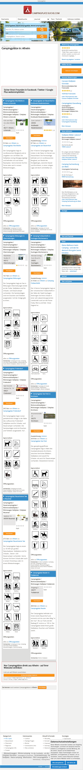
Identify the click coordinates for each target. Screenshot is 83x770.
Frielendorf (7, 393)
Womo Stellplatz (35, 231)
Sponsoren (67, 738)
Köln (67, 117)
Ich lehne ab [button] (71, 762)
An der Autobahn (43, 562)
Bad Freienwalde (71, 94)
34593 (33, 123)
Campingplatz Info (10, 748)
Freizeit (7, 750)
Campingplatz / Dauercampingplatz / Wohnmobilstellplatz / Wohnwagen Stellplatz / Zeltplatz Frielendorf (14, 377)
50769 (63, 117)
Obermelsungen (9, 263)
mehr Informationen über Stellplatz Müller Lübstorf (69, 158)
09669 (63, 177)
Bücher (27, 743)
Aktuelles (47, 738)
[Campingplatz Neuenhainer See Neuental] (22, 521)
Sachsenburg (69, 177)
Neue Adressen (67, 131)
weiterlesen (73, 271)
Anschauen (9, 138)
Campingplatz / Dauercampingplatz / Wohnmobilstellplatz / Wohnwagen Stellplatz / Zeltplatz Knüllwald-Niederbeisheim (42, 112)
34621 (6, 391)
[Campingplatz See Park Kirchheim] (49, 418)
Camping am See (15, 361)
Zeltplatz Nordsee (10, 755)
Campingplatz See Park (39, 441)
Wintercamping (7, 231)
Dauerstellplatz (35, 229)
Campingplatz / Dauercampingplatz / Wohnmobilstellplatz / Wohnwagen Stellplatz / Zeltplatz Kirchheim (42, 405)
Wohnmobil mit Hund (18, 231)
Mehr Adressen (66, 126)
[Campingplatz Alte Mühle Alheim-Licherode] (22, 125)
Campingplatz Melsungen (12, 278)
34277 (33, 590)
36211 (6, 128)
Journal (37, 19)
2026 (41, 766)
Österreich (8, 743)
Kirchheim (34, 421)
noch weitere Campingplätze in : (19, 687)
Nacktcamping (36, 759)
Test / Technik (56, 19)
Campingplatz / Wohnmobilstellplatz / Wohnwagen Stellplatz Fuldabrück (42, 581)
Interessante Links (30, 745)
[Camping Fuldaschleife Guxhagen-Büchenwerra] (49, 260)
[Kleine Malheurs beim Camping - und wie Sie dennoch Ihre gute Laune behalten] (71, 265)
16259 (63, 94)
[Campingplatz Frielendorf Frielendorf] (22, 390)
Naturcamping (16, 757)
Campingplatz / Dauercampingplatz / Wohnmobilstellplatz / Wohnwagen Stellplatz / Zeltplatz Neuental (14, 508)
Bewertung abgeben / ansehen (71, 59)
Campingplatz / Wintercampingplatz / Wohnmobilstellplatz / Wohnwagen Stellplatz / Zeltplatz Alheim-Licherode (14, 112)
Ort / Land (12, 46)
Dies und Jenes (67, 281)
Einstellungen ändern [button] (59, 767)
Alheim (14, 143)
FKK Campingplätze (40, 757)
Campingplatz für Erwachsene (25, 755)
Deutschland (9, 741)
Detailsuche (22, 19)
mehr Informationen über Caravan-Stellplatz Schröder (70, 97)
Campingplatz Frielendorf (14, 368)
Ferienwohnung (7, 229)
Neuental (12, 518)
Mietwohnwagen (17, 229)
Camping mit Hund (16, 228)
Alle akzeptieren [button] (57, 762)
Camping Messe (45, 759)
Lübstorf (68, 147)
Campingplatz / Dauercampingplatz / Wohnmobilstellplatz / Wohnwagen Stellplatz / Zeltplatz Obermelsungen (14, 247)
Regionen (8, 745)
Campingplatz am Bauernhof (41, 145)
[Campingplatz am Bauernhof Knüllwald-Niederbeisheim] (49, 125)
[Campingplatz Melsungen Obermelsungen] (22, 260)
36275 (33, 418)
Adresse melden (74, 19)
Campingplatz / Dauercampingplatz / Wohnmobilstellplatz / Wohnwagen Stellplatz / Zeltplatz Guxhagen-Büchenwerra (42, 247)
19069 (63, 147)
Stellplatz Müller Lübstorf (71, 135)
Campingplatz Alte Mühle (12, 145)
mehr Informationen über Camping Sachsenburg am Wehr (71, 200)
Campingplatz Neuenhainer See (14, 541)
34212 (6, 260)
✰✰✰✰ (44, 141)
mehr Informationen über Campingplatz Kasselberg (69, 121)
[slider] (20, 130)
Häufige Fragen (29, 741)
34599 (6, 518)
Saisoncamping (17, 647)
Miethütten (43, 387)
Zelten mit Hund (21, 364)
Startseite (5, 19)
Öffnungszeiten (14, 226)
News (63, 241)
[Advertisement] (29, 711)
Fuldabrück (35, 592)
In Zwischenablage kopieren (29, 675)
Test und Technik (67, 236)
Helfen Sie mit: (67, 64)
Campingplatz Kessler (38, 608)
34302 (33, 260)
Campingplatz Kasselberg (71, 103)
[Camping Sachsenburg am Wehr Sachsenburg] (72, 190)
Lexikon (27, 738)
